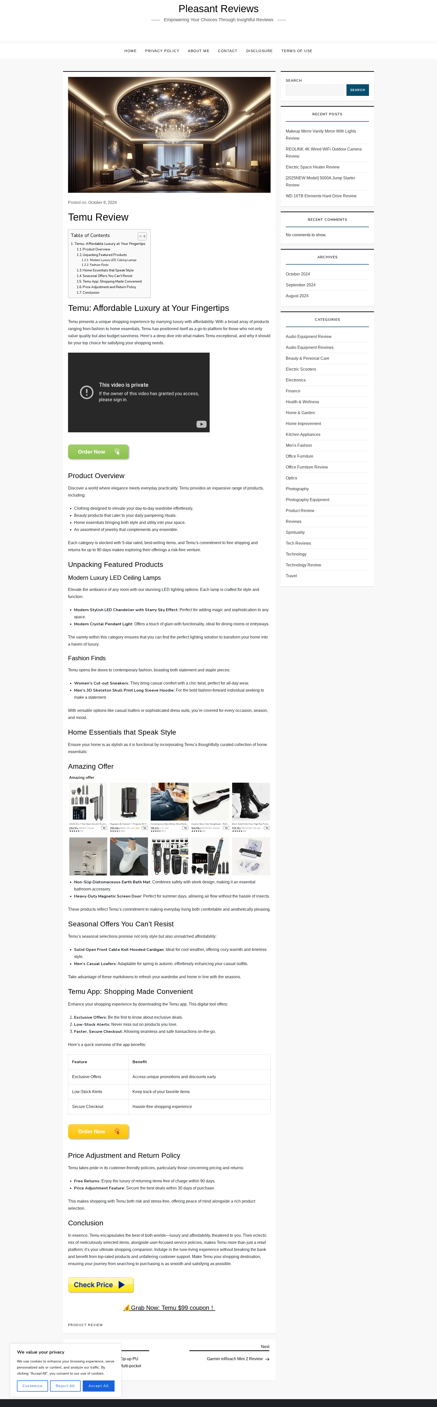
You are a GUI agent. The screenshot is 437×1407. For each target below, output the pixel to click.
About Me (198, 51)
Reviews (293, 521)
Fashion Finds (99, 265)
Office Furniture (299, 456)
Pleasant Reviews (219, 8)
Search (294, 80)
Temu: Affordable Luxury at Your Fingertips (110, 243)
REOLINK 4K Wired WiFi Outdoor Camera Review (324, 152)
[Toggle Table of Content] (139, 236)
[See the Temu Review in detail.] (99, 452)
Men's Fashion (299, 445)
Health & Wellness (302, 402)
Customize (32, 1385)
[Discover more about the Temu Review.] (99, 1132)
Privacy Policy (162, 51)
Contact (228, 51)
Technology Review (303, 565)
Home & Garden (300, 413)
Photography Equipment (307, 500)
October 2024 (298, 274)
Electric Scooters (301, 369)
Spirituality (295, 532)
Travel (291, 576)
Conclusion (91, 292)
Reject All (65, 1385)
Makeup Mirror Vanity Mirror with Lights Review (321, 134)
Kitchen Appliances (303, 434)
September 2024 (301, 285)
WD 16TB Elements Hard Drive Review (321, 196)
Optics (291, 478)
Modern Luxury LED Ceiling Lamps (113, 260)
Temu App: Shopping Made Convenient (112, 281)
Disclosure (259, 51)
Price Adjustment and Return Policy (109, 287)
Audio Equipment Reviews (310, 347)
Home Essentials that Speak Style (108, 270)
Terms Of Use (297, 51)
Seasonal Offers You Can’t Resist (107, 276)
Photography (297, 489)
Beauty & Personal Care (307, 358)
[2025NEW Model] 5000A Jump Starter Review (320, 181)
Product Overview (96, 249)
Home (130, 51)
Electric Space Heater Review (313, 167)
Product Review (85, 1325)
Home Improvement (303, 423)
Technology (296, 554)
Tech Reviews (298, 543)
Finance (293, 391)
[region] (65, 1370)
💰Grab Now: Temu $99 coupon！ (169, 1307)
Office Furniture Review (307, 467)
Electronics (296, 380)
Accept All (99, 1385)
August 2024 (297, 296)
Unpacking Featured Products (105, 255)
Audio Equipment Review (309, 336)
